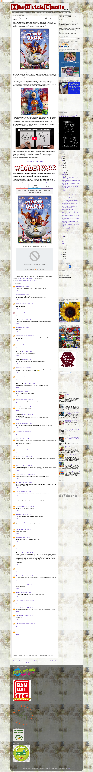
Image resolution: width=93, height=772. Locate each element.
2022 (62, 162)
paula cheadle (19, 568)
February (64, 245)
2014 (62, 256)
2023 (62, 160)
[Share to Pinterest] (41, 278)
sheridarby (18, 514)
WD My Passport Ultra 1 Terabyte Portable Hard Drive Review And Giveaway (72, 396)
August (63, 176)
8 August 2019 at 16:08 (27, 319)
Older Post (53, 660)
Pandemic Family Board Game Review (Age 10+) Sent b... (70, 222)
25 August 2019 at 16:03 (29, 623)
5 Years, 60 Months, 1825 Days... (69, 210)
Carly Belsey (19, 575)
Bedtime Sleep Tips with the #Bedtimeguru (71, 447)
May (63, 239)
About (19, 12)
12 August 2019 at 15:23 (27, 414)
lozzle (17, 391)
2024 (62, 158)
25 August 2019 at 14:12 (27, 607)
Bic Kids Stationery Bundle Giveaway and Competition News (72, 455)
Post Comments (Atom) (24, 662)
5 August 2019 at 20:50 (24, 294)
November (64, 170)
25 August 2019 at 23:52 (26, 630)
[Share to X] (38, 278)
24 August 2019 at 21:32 (27, 552)
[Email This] (36, 278)
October (64, 172)
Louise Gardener (20, 474)
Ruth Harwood (19, 465)
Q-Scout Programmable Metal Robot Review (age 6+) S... (69, 201)
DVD (17, 280)
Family (20, 280)
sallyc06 (18, 406)
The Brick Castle (70, 264)
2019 (62, 167)
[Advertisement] (66, 103)
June (63, 238)
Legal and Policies (65, 12)
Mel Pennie (18, 423)
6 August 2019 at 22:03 (29, 303)
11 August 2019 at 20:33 (27, 399)
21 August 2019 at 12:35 (26, 491)
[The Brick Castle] (70, 267)
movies (31, 280)
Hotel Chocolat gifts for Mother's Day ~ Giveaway (72, 430)
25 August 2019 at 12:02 (26, 592)
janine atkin (19, 537)
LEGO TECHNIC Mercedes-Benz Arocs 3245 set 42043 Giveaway (72, 438)
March (63, 243)
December (64, 168)
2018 (62, 249)
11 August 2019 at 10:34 (30, 383)
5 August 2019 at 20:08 (25, 286)
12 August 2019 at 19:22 (27, 423)
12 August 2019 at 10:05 (25, 406)
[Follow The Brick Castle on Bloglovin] (65, 373)
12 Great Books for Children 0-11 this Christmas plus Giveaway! (72, 463)
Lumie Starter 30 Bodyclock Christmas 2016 (71, 405)
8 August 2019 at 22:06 (26, 344)
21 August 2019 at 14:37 (27, 499)
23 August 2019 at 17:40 (26, 529)
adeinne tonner (19, 335)
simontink (18, 344)
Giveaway (24, 280)
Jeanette (18, 592)
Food (51, 12)
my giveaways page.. (43, 182)
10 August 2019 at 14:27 (27, 376)
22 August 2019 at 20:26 (27, 514)
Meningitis (57, 12)
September (64, 174)
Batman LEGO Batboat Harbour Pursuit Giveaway (72, 413)
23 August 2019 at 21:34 (26, 545)
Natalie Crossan (19, 600)
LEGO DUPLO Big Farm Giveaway (72, 471)
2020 (62, 165)
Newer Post (16, 660)
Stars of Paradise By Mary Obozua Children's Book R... (69, 233)
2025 (62, 156)
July (63, 236)
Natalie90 (18, 529)
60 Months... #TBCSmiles (67, 209)
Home (14, 12)
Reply (17, 290)
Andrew (18, 431)
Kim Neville (18, 456)
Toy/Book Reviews (32, 12)
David (17, 294)
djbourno (18, 630)
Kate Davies (19, 607)
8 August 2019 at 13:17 (27, 312)
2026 (62, 154)
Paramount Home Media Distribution (35, 161)
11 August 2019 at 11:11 (24, 391)
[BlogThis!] (37, 278)
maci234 (18, 327)
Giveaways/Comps (43, 12)
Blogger (68, 768)
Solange (18, 286)
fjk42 (17, 438)
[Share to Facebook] (40, 278)
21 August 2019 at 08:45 (27, 482)
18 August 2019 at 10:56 (30, 449)
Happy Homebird (20, 623)
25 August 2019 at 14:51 (28, 615)
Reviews (35, 280)
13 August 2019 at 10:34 (25, 431)
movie (28, 280)
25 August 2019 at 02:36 (28, 568)
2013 (62, 258)
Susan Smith (19, 399)
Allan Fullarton (19, 615)
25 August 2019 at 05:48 (27, 575)
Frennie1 (18, 491)
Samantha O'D (19, 506)
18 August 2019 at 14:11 (27, 456)
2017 (62, 250)
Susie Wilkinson (20, 303)
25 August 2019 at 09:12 (28, 584)
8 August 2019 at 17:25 (29, 335)
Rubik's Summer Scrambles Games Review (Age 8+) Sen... (69, 207)
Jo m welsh (18, 482)
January (64, 246)
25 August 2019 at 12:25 (29, 600)
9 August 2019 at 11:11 (27, 359)
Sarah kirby (18, 522)
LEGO (24, 12)
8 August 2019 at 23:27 (27, 351)
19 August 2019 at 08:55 (28, 465)
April (63, 241)
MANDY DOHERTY (20, 449)
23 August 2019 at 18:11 (27, 537)
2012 (62, 259)
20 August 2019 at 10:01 (29, 474)
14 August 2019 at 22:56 (24, 438)
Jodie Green (19, 312)
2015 (62, 254)
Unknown (18, 367)
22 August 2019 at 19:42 (28, 506)
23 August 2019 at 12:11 (27, 522)
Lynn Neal (18, 545)
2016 (62, 252)
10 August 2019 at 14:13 (26, 367)
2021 (62, 163)
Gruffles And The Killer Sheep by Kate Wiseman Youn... (70, 178)
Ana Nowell (18, 376)
